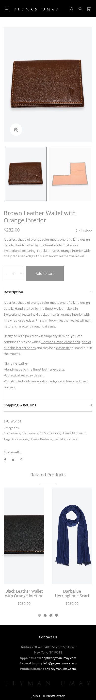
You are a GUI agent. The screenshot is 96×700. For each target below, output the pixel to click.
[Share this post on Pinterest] (21, 460)
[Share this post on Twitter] (13, 460)
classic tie (63, 348)
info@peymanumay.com (60, 663)
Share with (12, 452)
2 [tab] (45, 615)
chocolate (71, 439)
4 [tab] (56, 615)
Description (13, 292)
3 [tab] (50, 615)
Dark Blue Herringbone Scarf (72, 593)
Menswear (79, 433)
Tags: (7, 439)
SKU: (7, 421)
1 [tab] (39, 615)
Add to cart (45, 273)
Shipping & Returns (20, 405)
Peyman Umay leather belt (60, 342)
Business (46, 439)
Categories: (11, 428)
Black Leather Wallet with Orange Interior (24, 593)
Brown (66, 433)
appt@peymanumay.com (59, 658)
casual (58, 439)
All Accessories (50, 433)
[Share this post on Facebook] (5, 460)
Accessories (12, 433)
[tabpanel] (24, 549)
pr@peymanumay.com (60, 669)
